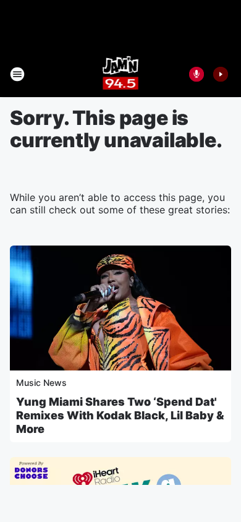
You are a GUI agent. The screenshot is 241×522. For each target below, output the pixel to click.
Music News (41, 382)
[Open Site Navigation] (17, 74)
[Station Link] (121, 74)
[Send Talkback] (196, 74)
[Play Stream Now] (220, 74)
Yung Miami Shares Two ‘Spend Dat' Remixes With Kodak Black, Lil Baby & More (120, 415)
